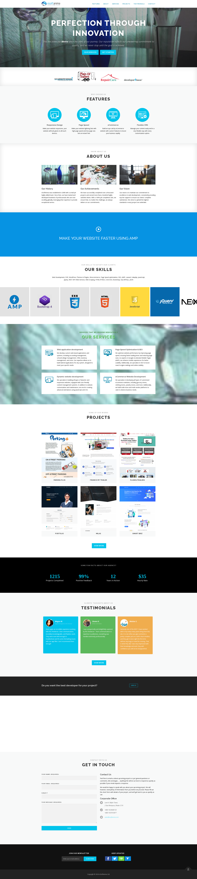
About (106, 4)
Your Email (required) (50, 783)
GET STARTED (108, 52)
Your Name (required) (50, 774)
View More (99, 545)
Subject (45, 793)
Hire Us (133, 685)
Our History (47, 188)
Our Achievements (90, 188)
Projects (126, 4)
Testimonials (139, 4)
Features (96, 4)
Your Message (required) (52, 802)
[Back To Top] (188, 869)
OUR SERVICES (90, 52)
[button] (98, 229)
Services (115, 4)
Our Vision (125, 188)
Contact (151, 4)
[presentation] (193, 302)
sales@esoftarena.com (112, 817)
